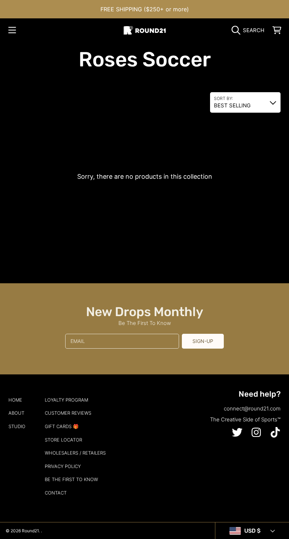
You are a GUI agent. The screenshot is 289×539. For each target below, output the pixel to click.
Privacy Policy (63, 466)
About (16, 413)
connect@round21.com (252, 408)
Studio (16, 426)
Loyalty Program (66, 400)
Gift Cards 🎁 (62, 426)
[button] (12, 30)
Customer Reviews (68, 413)
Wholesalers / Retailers (75, 453)
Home (15, 400)
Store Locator (63, 440)
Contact (56, 493)
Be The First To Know (71, 479)
